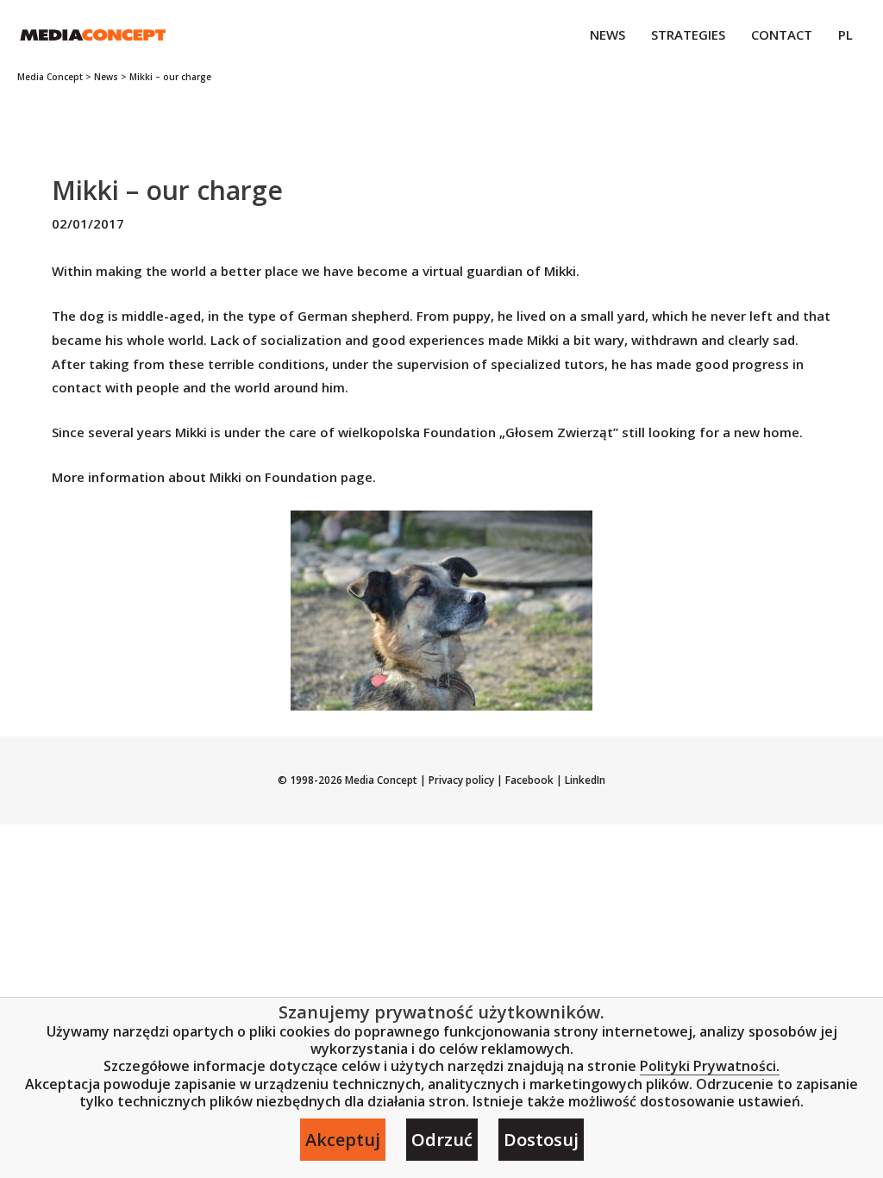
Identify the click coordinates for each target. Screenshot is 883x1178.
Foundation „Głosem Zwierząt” (520, 432)
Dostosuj (541, 1139)
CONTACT (781, 34)
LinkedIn (583, 780)
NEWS (607, 34)
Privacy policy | (466, 780)
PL (845, 34)
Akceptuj (342, 1139)
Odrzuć (442, 1139)
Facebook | (532, 780)
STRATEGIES (688, 34)
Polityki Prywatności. (710, 1066)
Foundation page (319, 477)
